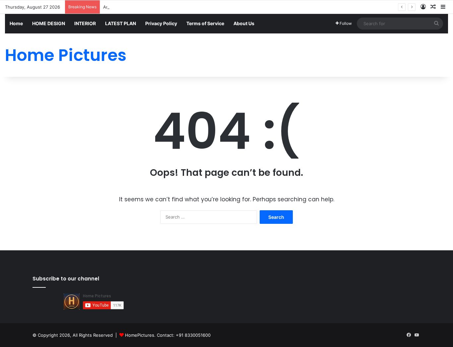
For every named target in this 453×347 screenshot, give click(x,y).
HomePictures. (141, 335)
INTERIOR (85, 23)
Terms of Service (205, 23)
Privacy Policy (161, 23)
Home (16, 23)
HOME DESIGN (48, 23)
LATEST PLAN (120, 23)
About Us (243, 23)
